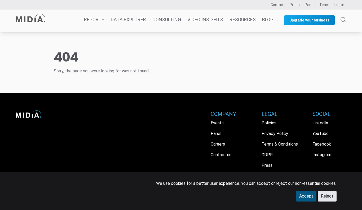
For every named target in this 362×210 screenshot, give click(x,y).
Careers (218, 144)
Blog (267, 19)
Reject (327, 196)
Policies (269, 122)
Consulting (166, 19)
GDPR (267, 154)
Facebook (321, 144)
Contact (278, 5)
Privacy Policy (275, 133)
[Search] (343, 24)
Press (295, 5)
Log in (339, 5)
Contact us (221, 154)
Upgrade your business (309, 20)
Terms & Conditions (280, 144)
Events (217, 122)
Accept (306, 196)
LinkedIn (320, 122)
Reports (94, 19)
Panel (309, 5)
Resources (242, 19)
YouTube (320, 133)
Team (324, 5)
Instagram (321, 154)
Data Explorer (128, 19)
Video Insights (205, 19)
